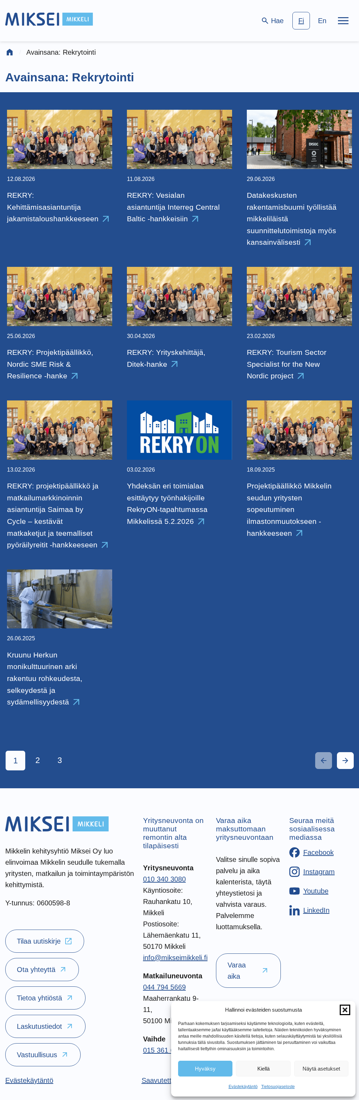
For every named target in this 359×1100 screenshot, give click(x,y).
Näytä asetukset (321, 1069)
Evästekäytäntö (243, 1086)
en (322, 21)
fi (301, 21)
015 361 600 (162, 1050)
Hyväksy (205, 1069)
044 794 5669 (164, 987)
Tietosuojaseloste (278, 1086)
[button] (344, 1009)
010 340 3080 (164, 879)
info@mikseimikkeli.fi (175, 957)
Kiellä (263, 1069)
